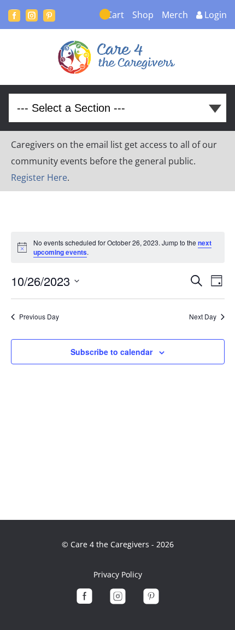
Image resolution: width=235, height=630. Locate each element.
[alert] (118, 247)
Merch (175, 15)
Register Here (39, 177)
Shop (143, 15)
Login (215, 15)
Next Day (202, 316)
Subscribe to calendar (111, 351)
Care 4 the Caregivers (117, 57)
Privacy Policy (117, 574)
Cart (115, 15)
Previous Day (39, 316)
